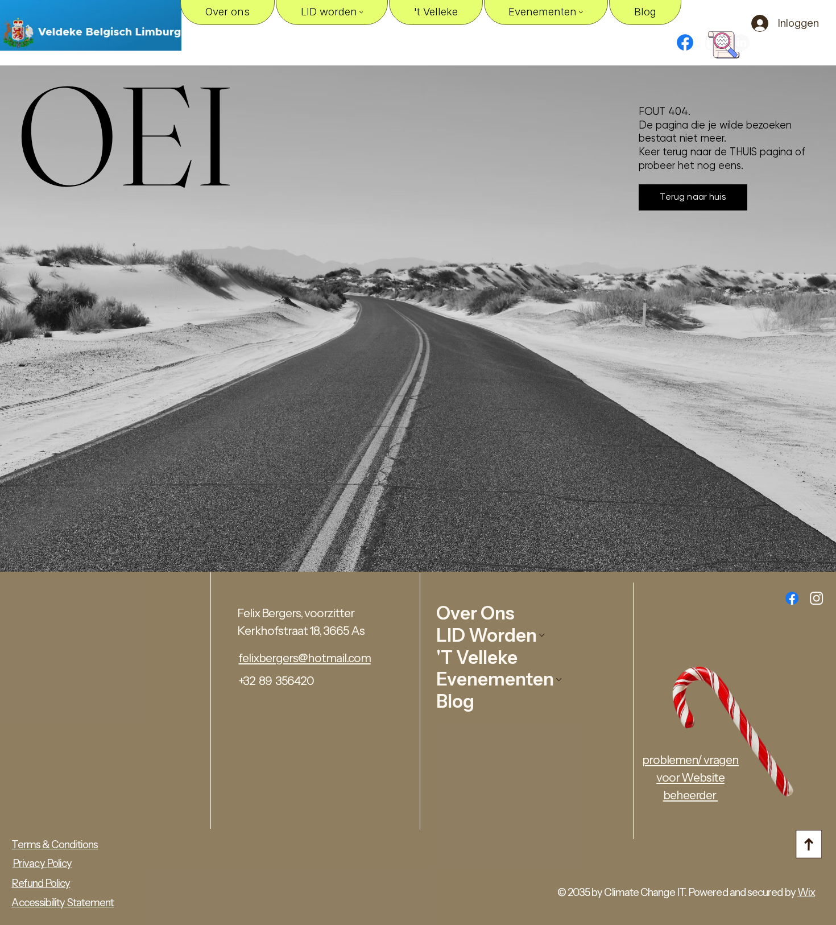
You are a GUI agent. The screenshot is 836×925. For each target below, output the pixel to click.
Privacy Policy (42, 863)
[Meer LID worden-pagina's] (361, 12)
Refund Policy (40, 883)
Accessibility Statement (62, 902)
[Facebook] (685, 42)
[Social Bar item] (816, 598)
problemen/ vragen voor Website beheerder (690, 777)
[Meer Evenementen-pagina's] (581, 12)
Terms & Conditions (54, 844)
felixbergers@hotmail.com (304, 658)
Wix (806, 892)
